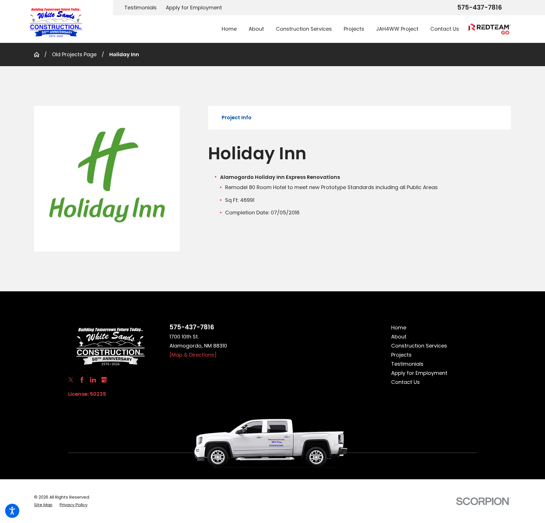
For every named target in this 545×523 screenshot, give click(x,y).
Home (398, 327)
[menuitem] (232, 29)
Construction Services (419, 345)
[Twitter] (71, 380)
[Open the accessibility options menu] (12, 511)
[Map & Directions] (193, 354)
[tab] (236, 117)
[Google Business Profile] (104, 380)
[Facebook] (82, 380)
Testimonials (140, 7)
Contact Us (405, 382)
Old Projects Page (74, 54)
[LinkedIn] (93, 380)
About (398, 336)
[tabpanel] (359, 179)
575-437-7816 (479, 8)
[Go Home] (39, 54)
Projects (401, 354)
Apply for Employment (194, 7)
